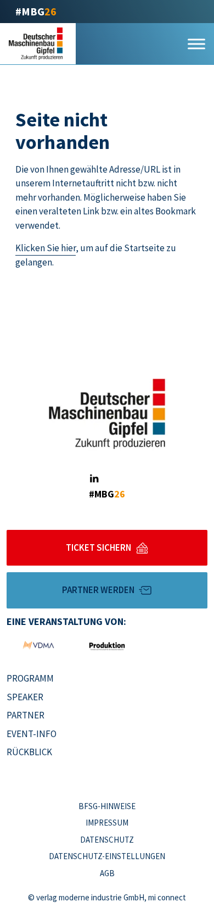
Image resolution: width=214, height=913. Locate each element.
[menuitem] (53, 679)
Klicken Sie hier (45, 248)
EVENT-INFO (32, 734)
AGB (107, 873)
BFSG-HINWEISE (107, 806)
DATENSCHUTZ (107, 839)
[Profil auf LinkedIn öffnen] (94, 478)
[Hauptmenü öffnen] (196, 44)
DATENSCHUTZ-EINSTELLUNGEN (107, 856)
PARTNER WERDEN (98, 590)
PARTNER (25, 715)
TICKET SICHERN (98, 547)
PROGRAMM (30, 678)
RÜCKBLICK (29, 752)
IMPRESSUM (107, 822)
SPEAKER (25, 697)
